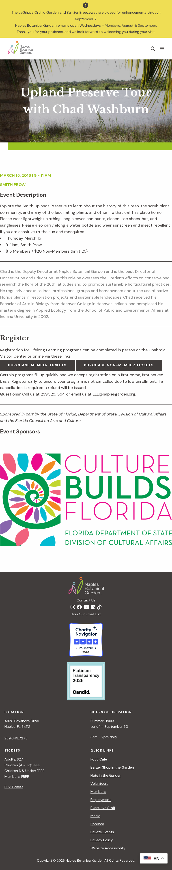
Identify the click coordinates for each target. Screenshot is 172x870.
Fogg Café (98, 759)
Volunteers (99, 783)
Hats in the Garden (105, 775)
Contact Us (86, 600)
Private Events (102, 832)
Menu (162, 48)
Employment (100, 799)
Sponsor (97, 824)
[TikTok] (99, 607)
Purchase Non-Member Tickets (119, 365)
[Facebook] (79, 607)
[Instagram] (73, 607)
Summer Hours (102, 721)
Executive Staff (102, 807)
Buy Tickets (13, 787)
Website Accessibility (107, 848)
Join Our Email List (86, 614)
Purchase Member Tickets (37, 365)
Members (98, 791)
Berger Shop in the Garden (112, 767)
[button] (153, 48)
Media (95, 815)
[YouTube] (86, 607)
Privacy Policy (101, 840)
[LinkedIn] (93, 607)
